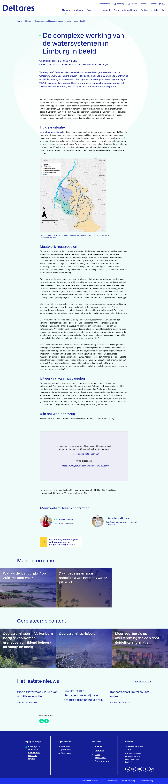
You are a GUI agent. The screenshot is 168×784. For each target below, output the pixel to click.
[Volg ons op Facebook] (145, 769)
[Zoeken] (163, 10)
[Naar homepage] (18, 8)
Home (19, 21)
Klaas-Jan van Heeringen (94, 64)
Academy (120, 4)
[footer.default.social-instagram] (133, 769)
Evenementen (104, 4)
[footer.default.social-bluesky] (151, 769)
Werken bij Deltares (138, 4)
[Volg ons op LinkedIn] (127, 769)
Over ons (153, 4)
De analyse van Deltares (51, 132)
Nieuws (28, 21)
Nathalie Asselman (65, 64)
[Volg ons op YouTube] (139, 769)
